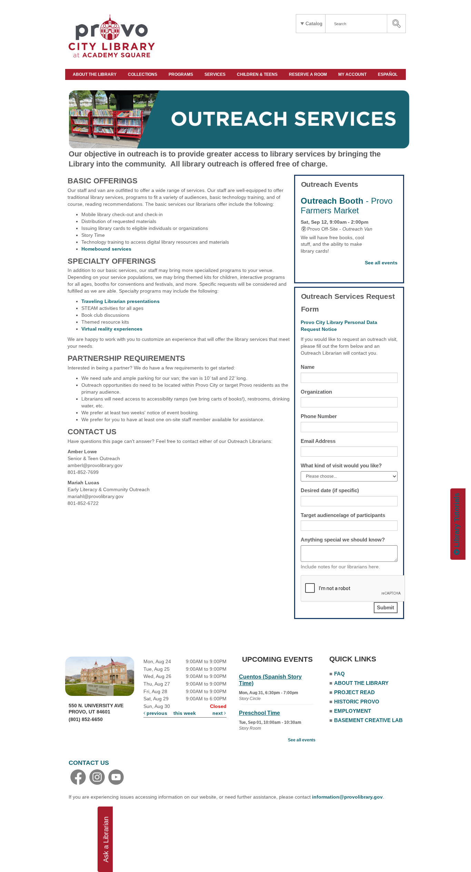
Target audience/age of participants (343, 515)
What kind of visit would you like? (341, 465)
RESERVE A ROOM (308, 74)
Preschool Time (259, 713)
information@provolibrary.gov (347, 797)
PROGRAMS (181, 74)
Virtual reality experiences (111, 329)
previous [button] (156, 713)
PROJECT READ (354, 692)
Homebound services (106, 249)
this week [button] (184, 713)
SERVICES (215, 74)
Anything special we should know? (343, 540)
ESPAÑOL (388, 74)
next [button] (218, 713)
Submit (385, 607)
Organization (316, 392)
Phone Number (319, 416)
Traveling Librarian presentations (120, 301)
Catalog (313, 23)
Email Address (318, 441)
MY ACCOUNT (353, 74)
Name (307, 367)
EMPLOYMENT (352, 711)
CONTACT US (89, 762)
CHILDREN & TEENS (258, 74)
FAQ (339, 674)
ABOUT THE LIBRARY (95, 74)
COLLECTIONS (143, 74)
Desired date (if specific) (330, 490)
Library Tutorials (456, 521)
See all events (381, 262)
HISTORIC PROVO (356, 701)
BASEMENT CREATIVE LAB (368, 720)
